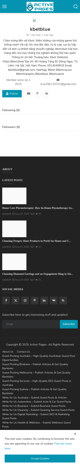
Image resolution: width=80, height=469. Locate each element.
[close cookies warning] (75, 434)
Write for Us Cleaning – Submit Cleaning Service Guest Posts (38, 410)
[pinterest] (35, 300)
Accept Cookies (40, 458)
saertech (6, 213)
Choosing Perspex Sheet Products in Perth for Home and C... (36, 241)
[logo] (40, 6)
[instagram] (25, 300)
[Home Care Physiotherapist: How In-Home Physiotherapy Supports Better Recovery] (14, 196)
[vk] (53, 300)
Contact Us (23, 351)
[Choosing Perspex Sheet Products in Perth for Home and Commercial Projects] (14, 229)
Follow (13, 93)
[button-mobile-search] (75, 6)
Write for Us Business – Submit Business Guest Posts (33, 406)
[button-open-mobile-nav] (4, 6)
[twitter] (16, 300)
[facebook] (6, 300)
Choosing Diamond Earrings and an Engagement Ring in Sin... (37, 274)
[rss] (63, 300)
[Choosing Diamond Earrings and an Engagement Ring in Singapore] (14, 261)
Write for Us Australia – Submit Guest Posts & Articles (34, 397)
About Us (7, 351)
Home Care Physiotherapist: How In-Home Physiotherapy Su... (38, 208)
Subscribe (69, 324)
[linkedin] (44, 300)
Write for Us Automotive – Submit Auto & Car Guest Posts (36, 401)
